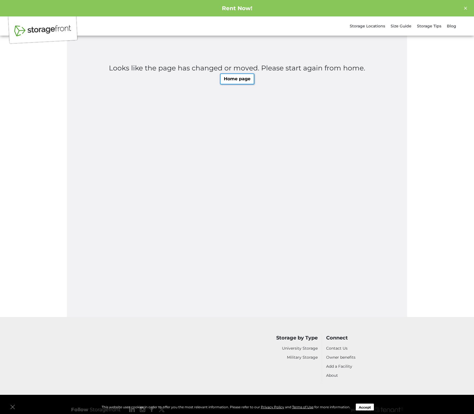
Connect (337, 338)
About (332, 375)
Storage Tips (429, 26)
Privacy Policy (272, 407)
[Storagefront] (42, 33)
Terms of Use (303, 407)
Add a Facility (339, 366)
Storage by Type (297, 338)
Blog (451, 26)
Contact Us (337, 348)
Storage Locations (367, 26)
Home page (237, 78)
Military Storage (302, 357)
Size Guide (401, 26)
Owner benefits (341, 357)
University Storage (300, 348)
